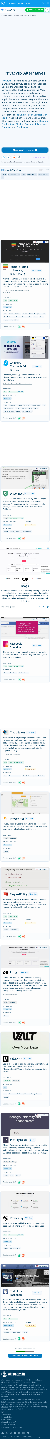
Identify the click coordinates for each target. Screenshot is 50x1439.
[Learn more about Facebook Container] (5, 644)
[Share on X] (9, 157)
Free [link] (23, 174)
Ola (17, 1385)
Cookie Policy (6, 1419)
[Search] (43, 3)
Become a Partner (8, 1425)
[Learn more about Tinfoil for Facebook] (5, 1291)
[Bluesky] (15, 1433)
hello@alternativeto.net (10, 1402)
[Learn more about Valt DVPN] (5, 1059)
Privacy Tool (7, 307)
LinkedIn (4, 1407)
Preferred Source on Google (11, 1427)
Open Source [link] (31, 174)
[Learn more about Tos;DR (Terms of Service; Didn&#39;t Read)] (5, 267)
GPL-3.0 (20, 392)
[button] (36, 270)
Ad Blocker (7, 398)
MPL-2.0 (20, 666)
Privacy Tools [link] (43, 174)
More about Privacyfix (23, 150)
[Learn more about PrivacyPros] (5, 819)
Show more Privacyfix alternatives (25, 1356)
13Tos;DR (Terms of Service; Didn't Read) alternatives (16, 291)
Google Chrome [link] (14, 174)
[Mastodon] (11, 1433)
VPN (5, 1087)
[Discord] (2, 1433)
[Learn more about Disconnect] (5, 494)
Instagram (36, 1404)
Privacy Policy (6, 1417)
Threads (28, 1404)
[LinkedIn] (28, 1433)
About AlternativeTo (9, 1422)
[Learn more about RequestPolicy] (5, 894)
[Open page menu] (48, 3)
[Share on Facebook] (4, 157)
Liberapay (11, 1409)
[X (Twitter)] (7, 1433)
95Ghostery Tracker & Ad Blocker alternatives (17, 384)
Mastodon (14, 1404)
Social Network (8, 1325)
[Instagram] (23, 1433)
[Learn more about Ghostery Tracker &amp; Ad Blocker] (5, 363)
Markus (24, 1385)
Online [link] (4, 174)
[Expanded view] (40, 170)
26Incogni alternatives (10, 994)
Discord (28, 1402)
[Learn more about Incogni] (5, 972)
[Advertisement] (25, 42)
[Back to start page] (3, 3)
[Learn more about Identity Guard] (5, 1140)
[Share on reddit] (14, 157)
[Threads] (19, 1433)
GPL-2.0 (20, 762)
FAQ (3, 1412)
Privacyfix (6, 80)
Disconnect (30, 124)
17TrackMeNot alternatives (11, 755)
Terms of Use (6, 1414)
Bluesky (21, 1404)
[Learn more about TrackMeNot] (5, 732)
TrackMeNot (23, 127)
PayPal (20, 1409)
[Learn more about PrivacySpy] (5, 1218)
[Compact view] (43, 170)
